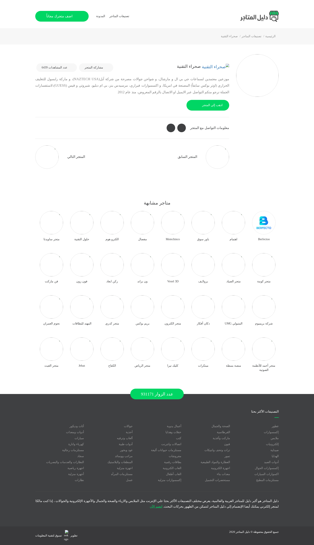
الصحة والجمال (220, 426)
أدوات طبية (126, 444)
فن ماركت (51, 281)
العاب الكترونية (172, 468)
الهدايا (275, 456)
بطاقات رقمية (172, 462)
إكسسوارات (271, 432)
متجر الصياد (233, 281)
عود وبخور (126, 450)
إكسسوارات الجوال (267, 468)
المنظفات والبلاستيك (120, 462)
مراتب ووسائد (124, 456)
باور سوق (203, 239)
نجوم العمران (51, 323)
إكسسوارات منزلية (169, 480)
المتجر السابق (188, 156)
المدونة (100, 16)
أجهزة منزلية (76, 474)
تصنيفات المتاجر (251, 36)
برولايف (203, 281)
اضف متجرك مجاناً (59, 16)
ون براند (142, 281)
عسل (129, 480)
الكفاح (112, 365)
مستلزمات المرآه (122, 474)
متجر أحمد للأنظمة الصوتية (263, 368)
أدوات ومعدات (75, 432)
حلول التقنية (81, 239)
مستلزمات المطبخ (267, 480)
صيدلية (274, 450)
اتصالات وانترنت (171, 444)
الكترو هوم (112, 239)
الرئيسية (270, 36)
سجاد (80, 456)
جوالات (128, 426)
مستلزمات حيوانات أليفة (166, 450)
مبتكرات (203, 365)
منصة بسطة (233, 365)
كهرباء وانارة (76, 444)
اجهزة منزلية (125, 468)
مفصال (142, 239)
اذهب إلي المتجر (212, 105)
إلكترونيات (272, 444)
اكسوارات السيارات (266, 474)
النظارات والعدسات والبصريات (65, 462)
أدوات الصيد (271, 462)
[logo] (247, 16)
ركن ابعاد (112, 281)
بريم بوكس (143, 323)
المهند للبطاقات (81, 323)
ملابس (275, 438)
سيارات (79, 438)
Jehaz (82, 365)
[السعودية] (215, 66)
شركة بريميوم (264, 323)
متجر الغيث (51, 365)
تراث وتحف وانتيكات (217, 450)
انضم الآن (156, 506)
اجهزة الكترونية (220, 468)
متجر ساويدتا (52, 239)
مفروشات (175, 456)
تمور (227, 456)
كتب (178, 438)
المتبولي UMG (233, 323)
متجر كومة (264, 281)
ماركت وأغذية (221, 438)
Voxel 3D (173, 281)
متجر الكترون (172, 323)
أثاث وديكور (76, 426)
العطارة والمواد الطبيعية (215, 462)
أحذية (129, 432)
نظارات (79, 480)
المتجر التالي (75, 156)
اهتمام (233, 239)
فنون (227, 444)
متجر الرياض (142, 365)
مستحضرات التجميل (217, 480)
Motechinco (173, 239)
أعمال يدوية (174, 426)
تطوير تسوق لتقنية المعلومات (56, 535)
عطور (275, 426)
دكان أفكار (203, 323)
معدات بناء (223, 474)
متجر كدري (112, 323)
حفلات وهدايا (173, 432)
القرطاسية (223, 432)
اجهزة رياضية (75, 468)
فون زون (81, 281)
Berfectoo (264, 239)
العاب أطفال (173, 474)
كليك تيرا (172, 365)
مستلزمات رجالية (73, 450)
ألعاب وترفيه (125, 438)
